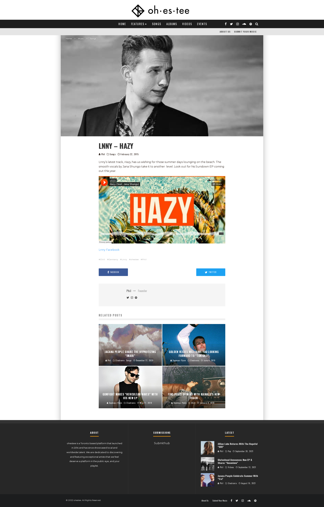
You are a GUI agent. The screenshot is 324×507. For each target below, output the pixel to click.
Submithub (162, 443)
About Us (225, 31)
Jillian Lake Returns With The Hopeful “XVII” (238, 445)
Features (137, 24)
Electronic (232, 483)
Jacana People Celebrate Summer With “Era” (238, 477)
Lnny (124, 259)
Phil (103, 154)
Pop (229, 451)
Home (122, 24)
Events (202, 24)
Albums (171, 24)
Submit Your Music (245, 31)
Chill (102, 259)
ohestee (135, 259)
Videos (187, 24)
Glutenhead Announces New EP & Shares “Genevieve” (235, 461)
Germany (113, 259)
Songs (156, 24)
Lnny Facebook (109, 249)
